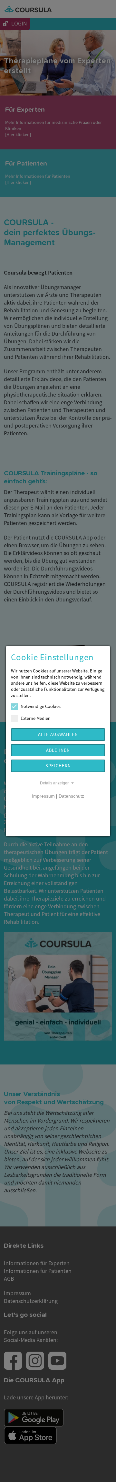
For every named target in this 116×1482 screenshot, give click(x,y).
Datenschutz (71, 796)
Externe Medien (36, 718)
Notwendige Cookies (41, 706)
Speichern (58, 765)
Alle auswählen (58, 734)
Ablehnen (58, 750)
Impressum (43, 796)
